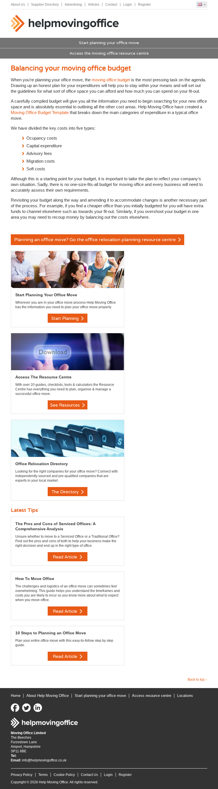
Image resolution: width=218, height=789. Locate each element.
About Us (18, 5)
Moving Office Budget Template (40, 112)
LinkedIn (37, 707)
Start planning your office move (109, 42)
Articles (93, 5)
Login (127, 5)
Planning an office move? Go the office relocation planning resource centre (95, 240)
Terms (43, 775)
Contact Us (89, 775)
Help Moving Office (65, 23)
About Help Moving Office (47, 695)
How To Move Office (34, 578)
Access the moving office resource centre (109, 53)
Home (15, 695)
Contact (111, 5)
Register (144, 5)
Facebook (15, 707)
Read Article (65, 557)
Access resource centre (151, 695)
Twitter (26, 707)
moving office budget (111, 79)
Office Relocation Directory (41, 463)
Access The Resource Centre (43, 377)
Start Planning (65, 318)
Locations (185, 695)
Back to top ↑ (197, 680)
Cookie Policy (64, 775)
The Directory (66, 491)
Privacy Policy (21, 775)
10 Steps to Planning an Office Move (50, 633)
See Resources (65, 405)
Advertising (73, 5)
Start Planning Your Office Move (46, 295)
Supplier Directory (45, 5)
